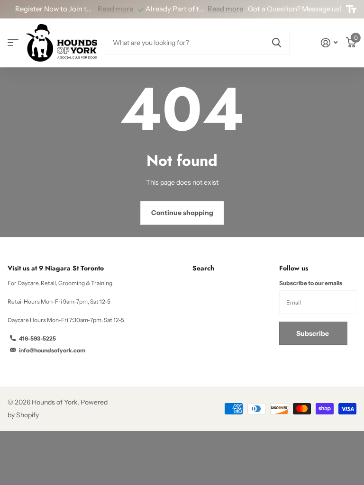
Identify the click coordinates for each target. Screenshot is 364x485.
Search (203, 268)
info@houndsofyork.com (52, 350)
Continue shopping (182, 212)
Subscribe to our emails (310, 283)
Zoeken (277, 42)
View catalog (13, 43)
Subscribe (313, 333)
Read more (115, 9)
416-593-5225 (37, 338)
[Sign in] (329, 43)
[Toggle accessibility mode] (351, 9)
